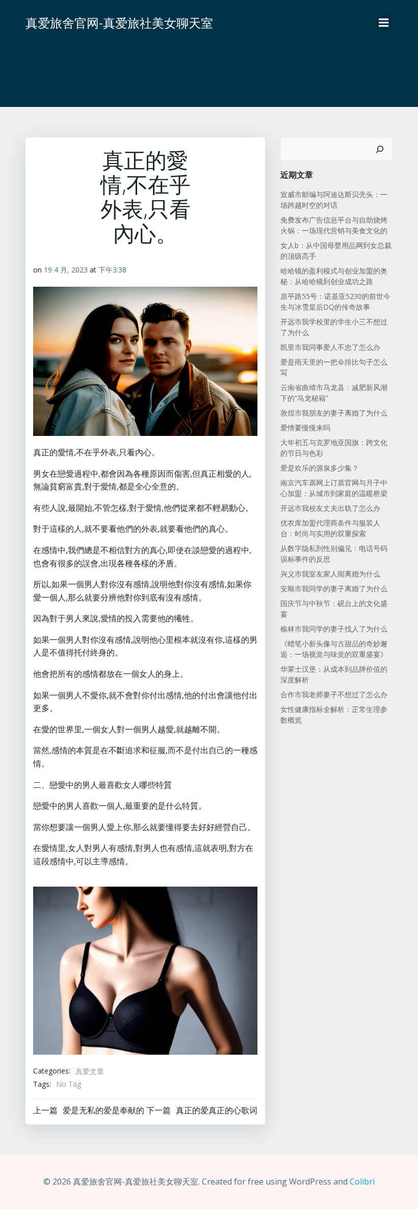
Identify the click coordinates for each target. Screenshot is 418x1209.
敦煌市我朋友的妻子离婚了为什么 (333, 413)
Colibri (362, 1181)
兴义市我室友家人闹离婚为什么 (330, 574)
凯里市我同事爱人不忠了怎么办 (330, 347)
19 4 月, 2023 (66, 269)
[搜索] (380, 149)
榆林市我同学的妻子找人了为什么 (333, 629)
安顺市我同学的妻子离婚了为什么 (333, 588)
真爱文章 (89, 1071)
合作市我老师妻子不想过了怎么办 (333, 694)
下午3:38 (112, 269)
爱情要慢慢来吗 (305, 427)
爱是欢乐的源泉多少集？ (319, 468)
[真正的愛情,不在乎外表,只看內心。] (145, 969)
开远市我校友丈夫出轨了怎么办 (330, 508)
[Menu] (384, 23)
